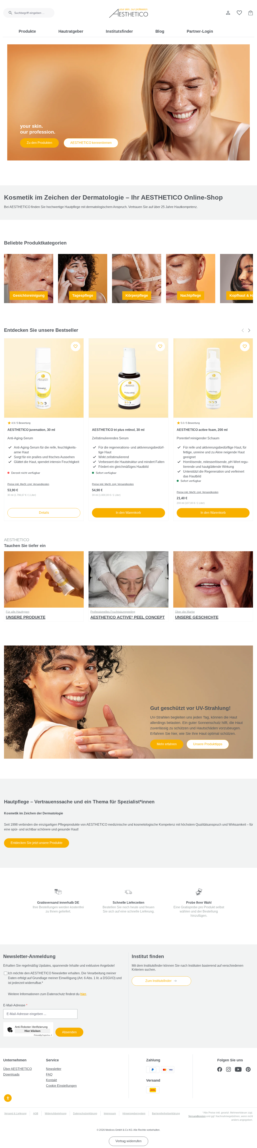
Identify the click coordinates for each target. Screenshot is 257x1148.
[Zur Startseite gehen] (128, 13)
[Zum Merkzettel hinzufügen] (75, 346)
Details (44, 512)
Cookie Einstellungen (61, 1085)
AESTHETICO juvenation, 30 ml (31, 429)
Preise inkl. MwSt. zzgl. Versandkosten (28, 484)
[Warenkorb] (250, 13)
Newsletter (53, 1069)
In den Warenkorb (128, 512)
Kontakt (51, 1080)
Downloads (11, 1074)
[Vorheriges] (242, 330)
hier (83, 994)
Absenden (69, 1032)
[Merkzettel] (239, 13)
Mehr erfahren (167, 744)
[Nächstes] (249, 330)
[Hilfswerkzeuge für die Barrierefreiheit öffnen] (8, 1097)
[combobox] (34, 13)
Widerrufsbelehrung (55, 1113)
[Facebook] (221, 1070)
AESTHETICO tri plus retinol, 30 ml (118, 429)
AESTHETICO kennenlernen (91, 142)
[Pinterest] (250, 1070)
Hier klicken (32, 1030)
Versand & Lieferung (15, 1113)
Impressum (110, 1113)
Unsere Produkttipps (207, 744)
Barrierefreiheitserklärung (166, 1113)
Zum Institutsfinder (158, 981)
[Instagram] (230, 1070)
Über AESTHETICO (17, 1069)
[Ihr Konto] (228, 13)
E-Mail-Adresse (15, 1005)
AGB (35, 1113)
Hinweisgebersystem (133, 1113)
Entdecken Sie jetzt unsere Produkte (36, 843)
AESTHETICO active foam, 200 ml (202, 429)
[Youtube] (240, 1070)
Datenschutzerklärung (85, 1113)
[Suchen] (8, 13)
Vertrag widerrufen (128, 1141)
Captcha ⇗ (43, 1035)
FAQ (49, 1074)
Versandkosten (197, 1116)
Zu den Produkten (39, 142)
